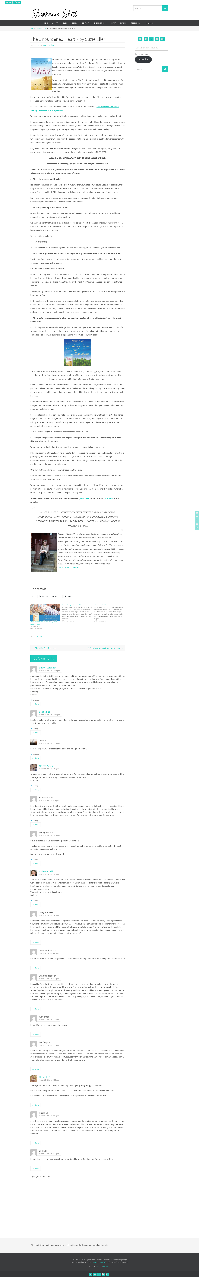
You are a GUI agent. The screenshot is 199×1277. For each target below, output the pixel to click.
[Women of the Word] (110, 613)
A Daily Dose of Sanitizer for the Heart (104, 648)
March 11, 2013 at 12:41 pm (49, 670)
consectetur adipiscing (99, 1262)
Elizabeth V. (44, 1077)
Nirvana (99, 1267)
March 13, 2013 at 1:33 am (49, 1019)
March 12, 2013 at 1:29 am (49, 874)
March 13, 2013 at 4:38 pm (49, 1153)
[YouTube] (7, 2)
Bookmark (38, 636)
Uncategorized (41, 28)
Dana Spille (44, 711)
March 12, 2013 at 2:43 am (49, 915)
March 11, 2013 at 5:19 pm (49, 769)
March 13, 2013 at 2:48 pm (49, 1116)
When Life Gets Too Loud (45, 648)
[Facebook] (13, 2)
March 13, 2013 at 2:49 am (49, 1045)
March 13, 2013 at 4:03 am (49, 1080)
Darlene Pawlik (46, 871)
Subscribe (143, 59)
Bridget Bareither (47, 667)
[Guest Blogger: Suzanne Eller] (78, 613)
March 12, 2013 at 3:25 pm (49, 953)
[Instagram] (16, 2)
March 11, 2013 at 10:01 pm (49, 835)
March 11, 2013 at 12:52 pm (49, 743)
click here (84, 498)
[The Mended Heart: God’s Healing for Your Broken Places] (45, 612)
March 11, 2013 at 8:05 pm (49, 800)
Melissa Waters (46, 766)
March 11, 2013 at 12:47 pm (49, 715)
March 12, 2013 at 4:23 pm (49, 978)
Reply (37, 704)
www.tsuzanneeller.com (68, 567)
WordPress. (106, 1267)
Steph (36, 45)
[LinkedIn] (19, 2)
